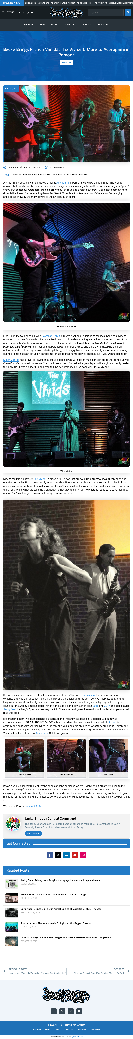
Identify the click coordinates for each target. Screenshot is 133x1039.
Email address (50, 526)
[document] (66, 519)
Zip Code (47, 501)
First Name (48, 513)
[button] (91, 486)
